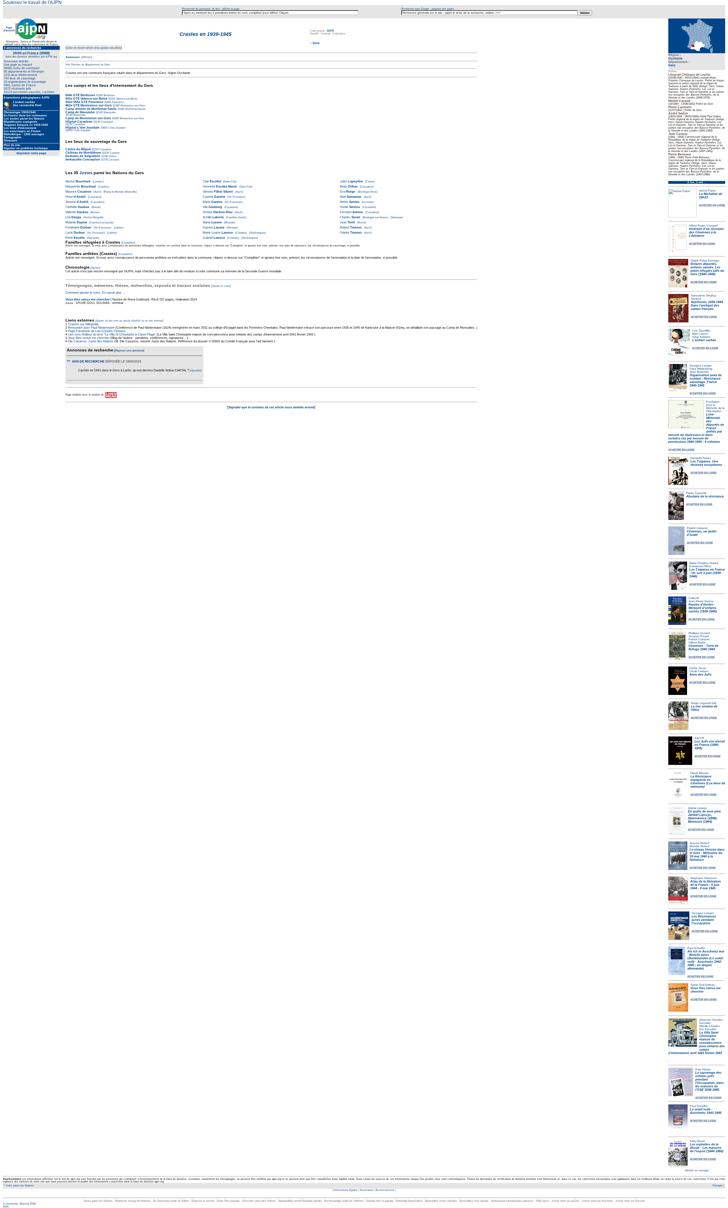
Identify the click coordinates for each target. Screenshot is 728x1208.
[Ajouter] (95, 267)
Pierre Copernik (696, 493)
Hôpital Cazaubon (78, 121)
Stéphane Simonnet (703, 878)
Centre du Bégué (78, 149)
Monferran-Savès (135, 109)
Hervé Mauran (699, 773)
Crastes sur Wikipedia (83, 324)
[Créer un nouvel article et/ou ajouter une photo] (93, 47)
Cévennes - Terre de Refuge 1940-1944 (703, 647)
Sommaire (73, 57)
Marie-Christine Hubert (703, 563)
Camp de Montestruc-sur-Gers (88, 118)
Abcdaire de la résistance (705, 496)
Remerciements (385, 1190)
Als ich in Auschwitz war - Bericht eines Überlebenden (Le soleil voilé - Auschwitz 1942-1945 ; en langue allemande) (705, 960)
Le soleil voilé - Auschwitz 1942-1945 (705, 1111)
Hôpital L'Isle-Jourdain (82, 127)
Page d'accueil (9, 29)
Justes (85, 172)
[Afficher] (86, 57)
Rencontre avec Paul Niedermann (91, 327)
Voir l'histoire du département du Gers (87, 64)
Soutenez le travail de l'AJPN (32, 2)
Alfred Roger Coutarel (703, 225)
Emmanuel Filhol (700, 566)
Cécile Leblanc (699, 671)
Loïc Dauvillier (701, 330)
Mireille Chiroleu (709, 1026)
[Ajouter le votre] (221, 286)
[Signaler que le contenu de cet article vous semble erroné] (271, 407)
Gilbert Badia (697, 642)
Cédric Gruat (697, 668)
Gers (671, 65)
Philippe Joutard (699, 633)
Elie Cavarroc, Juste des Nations (90, 341)
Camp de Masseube (80, 112)
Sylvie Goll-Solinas (702, 984)
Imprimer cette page (31, 153)
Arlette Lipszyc (697, 808)
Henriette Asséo (700, 458)
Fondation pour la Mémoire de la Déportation (715, 406)
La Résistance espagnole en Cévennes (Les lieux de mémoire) (707, 781)
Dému (112, 156)
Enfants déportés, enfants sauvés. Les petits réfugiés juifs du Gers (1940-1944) (707, 269)
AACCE (699, 738)
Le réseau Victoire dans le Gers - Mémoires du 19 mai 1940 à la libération (707, 854)
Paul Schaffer (696, 948)
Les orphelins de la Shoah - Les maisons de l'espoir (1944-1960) (706, 1148)
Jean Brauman (699, 371)
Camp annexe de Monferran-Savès (91, 108)
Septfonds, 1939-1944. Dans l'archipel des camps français (707, 305)
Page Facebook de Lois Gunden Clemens (97, 331)
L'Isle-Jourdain (116, 127)
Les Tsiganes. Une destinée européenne (706, 463)
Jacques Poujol (698, 636)
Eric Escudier (707, 1029)
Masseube (109, 112)
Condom (114, 152)
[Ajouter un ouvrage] (697, 1170)
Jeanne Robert (699, 843)
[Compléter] (128, 242)
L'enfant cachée (704, 340)
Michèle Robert (699, 846)
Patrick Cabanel (697, 528)
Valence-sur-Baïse (126, 98)
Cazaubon (106, 121)
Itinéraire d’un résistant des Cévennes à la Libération (706, 232)
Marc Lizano (700, 333)
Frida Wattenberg (701, 368)
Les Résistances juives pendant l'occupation (704, 920)
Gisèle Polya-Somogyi (704, 260)
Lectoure (113, 159)
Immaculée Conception (82, 159)
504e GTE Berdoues (80, 95)
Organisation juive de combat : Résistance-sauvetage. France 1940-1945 (706, 380)
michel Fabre (707, 190)
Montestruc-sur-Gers (132, 105)
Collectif (693, 598)
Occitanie (675, 58)
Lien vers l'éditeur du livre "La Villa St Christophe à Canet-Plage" (112, 334)
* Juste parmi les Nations (18, 1185)
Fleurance (117, 102)
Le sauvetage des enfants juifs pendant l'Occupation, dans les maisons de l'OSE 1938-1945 (709, 1081)
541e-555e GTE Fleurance (84, 102)
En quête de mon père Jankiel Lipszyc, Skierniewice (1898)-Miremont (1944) (704, 816)
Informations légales (345, 1190)
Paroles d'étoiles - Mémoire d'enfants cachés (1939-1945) (702, 608)
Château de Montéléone (83, 152)
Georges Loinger (701, 365)
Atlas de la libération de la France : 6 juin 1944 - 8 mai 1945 (705, 885)
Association (366, 1190)
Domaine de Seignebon (82, 156)
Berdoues (109, 95)
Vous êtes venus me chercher (87, 299)
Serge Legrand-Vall (703, 703)
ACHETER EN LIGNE (712, 205)
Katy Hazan (703, 1069)
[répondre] (196, 370)
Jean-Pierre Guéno (700, 601)
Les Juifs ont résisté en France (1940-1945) (709, 745)
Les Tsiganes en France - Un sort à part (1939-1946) (707, 573)
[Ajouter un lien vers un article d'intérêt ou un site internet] (129, 320)
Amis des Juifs (700, 674)
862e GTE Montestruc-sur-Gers (88, 105)
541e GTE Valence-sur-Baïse (86, 98)
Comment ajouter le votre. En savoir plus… (95, 292)
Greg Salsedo (701, 336)
